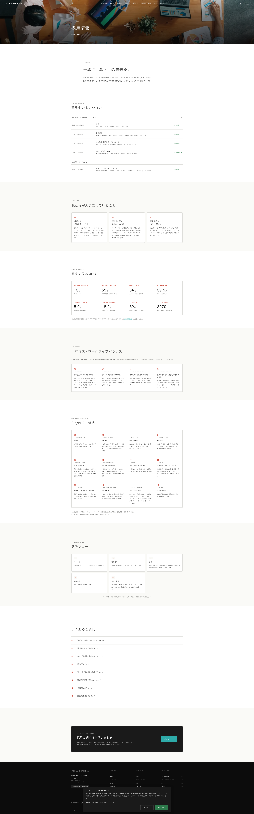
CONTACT (180, 810)
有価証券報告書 (128, 319)
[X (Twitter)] (82, 802)
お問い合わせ (168, 739)
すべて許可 (161, 807)
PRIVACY (172, 810)
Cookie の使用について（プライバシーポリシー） (100, 802)
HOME (73, 35)
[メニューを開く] (248, 4)
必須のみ (147, 807)
